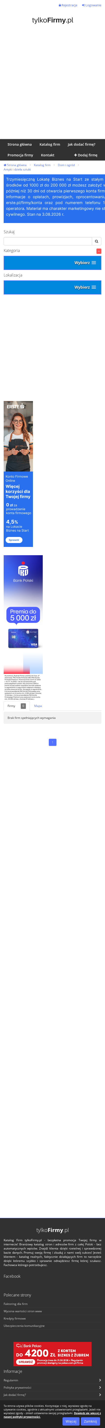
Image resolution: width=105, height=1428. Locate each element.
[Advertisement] (52, 84)
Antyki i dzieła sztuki (17, 169)
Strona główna (16, 165)
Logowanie (93, 5)
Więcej (71, 1421)
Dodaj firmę (87, 155)
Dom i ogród (66, 165)
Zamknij (90, 1421)
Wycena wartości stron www (23, 1311)
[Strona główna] (52, 20)
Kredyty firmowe (15, 1318)
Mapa (38, 706)
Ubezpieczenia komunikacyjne (24, 1326)
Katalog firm (42, 165)
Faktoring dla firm (16, 1304)
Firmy (16, 706)
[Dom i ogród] (98, 251)
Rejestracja (69, 5)
